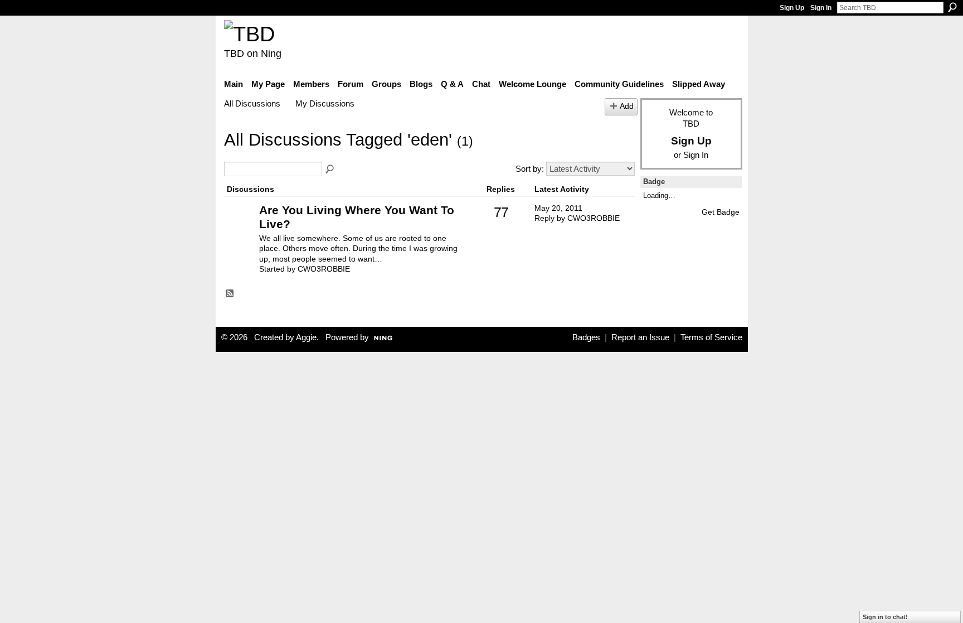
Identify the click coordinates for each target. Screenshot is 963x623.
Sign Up (792, 8)
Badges (586, 337)
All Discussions (252, 103)
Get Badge (721, 211)
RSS (230, 294)
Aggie (306, 337)
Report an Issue (640, 337)
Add (627, 106)
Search (952, 7)
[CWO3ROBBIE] (240, 227)
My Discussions (324, 103)
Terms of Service (711, 337)
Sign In (820, 8)
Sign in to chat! (885, 617)
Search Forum (330, 170)
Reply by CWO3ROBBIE (577, 218)
